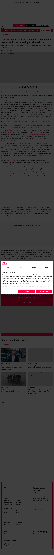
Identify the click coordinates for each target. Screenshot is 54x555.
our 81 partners (10, 274)
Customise (26, 291)
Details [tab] (20, 267)
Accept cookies (44, 291)
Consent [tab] (7, 267)
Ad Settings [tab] (33, 267)
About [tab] (46, 267)
